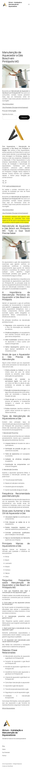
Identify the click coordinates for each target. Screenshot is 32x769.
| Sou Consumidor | (8, 104)
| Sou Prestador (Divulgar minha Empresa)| (15, 107)
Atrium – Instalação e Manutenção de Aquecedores (15, 4)
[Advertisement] (16, 30)
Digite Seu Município (7, 114)
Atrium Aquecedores (8, 708)
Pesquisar (24, 117)
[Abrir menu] (29, 4)
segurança (16, 307)
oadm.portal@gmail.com (13, 186)
